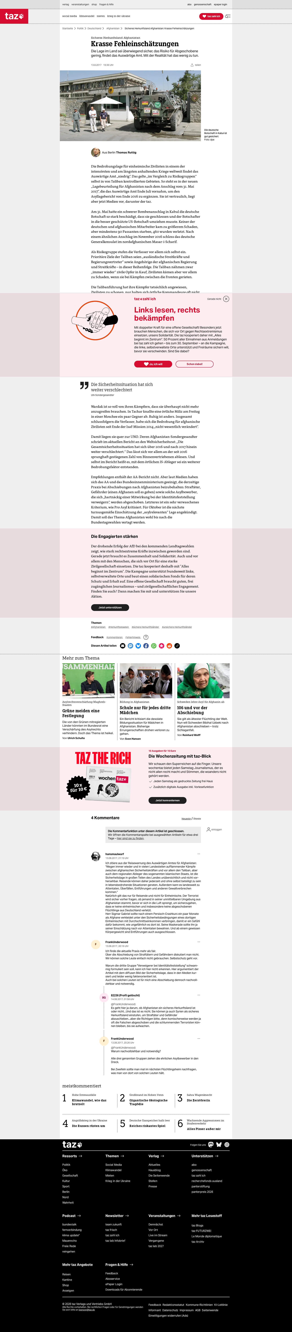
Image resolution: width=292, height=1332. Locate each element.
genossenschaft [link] (202, 4)
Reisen (66, 1274)
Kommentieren (115, 637)
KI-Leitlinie (221, 1305)
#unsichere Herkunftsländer (177, 627)
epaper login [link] (220, 4)
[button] (227, 16)
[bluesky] (219, 1146)
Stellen (153, 1181)
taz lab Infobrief (115, 1241)
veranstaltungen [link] (80, 4)
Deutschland (94, 28)
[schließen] (226, 299)
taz (72, 1145)
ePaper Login (113, 1284)
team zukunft (113, 1224)
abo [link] (189, 4)
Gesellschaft (70, 1175)
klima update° (71, 1235)
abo (194, 1165)
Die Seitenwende (159, 1175)
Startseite (67, 28)
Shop (65, 1285)
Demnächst (156, 1224)
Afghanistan (112, 28)
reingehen (68, 1251)
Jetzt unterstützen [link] (110, 607)
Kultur (66, 1181)
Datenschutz (170, 1310)
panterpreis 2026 (202, 1192)
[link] (70, 16)
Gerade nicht (214, 298)
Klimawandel (113, 1170)
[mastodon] (211, 1146)
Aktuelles (154, 1165)
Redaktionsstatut (174, 1305)
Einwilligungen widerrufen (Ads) (168, 1315)
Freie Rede (69, 1246)
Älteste (197, 818)
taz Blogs (197, 1225)
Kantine (67, 1280)
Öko (64, 1170)
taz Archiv (198, 1242)
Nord (65, 1197)
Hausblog (155, 1170)
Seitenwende (210, 1310)
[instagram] (227, 1146)
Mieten (109, 1175)
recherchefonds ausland (207, 1181)
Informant (155, 1310)
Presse (153, 1186)
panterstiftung (201, 1186)
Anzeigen (68, 1290)
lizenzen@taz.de (87, 1309)
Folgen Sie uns (198, 1144)
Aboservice (112, 1279)
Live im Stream (158, 1235)
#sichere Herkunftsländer (146, 627)
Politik (80, 28)
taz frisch (111, 1230)
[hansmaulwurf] (95, 856)
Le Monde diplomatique (207, 1236)
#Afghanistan (98, 627)
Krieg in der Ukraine (117, 1181)
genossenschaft (202, 1170)
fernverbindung (72, 1230)
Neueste (186, 818)
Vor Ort (153, 1230)
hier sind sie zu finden (130, 838)
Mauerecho (69, 1241)
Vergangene (156, 1241)
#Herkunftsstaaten (118, 627)
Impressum (187, 1310)
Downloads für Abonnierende (123, 1289)
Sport (65, 1186)
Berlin (66, 1192)
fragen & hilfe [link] (106, 4)
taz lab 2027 (156, 1246)
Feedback (111, 1273)
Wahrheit (68, 1202)
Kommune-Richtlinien (200, 1305)
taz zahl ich (198, 1175)
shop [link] (94, 4)
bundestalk (69, 1224)
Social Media (113, 1165)
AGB (198, 1310)
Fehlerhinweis (133, 637)
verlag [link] (65, 4)
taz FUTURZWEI (201, 1231)
